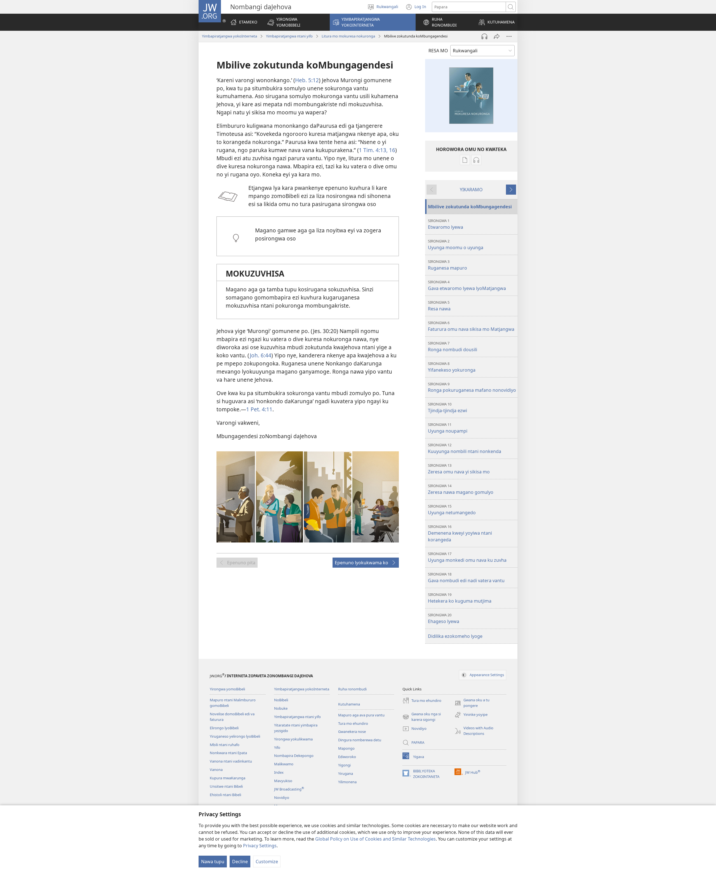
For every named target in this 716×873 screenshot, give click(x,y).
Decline (240, 861)
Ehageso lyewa (443, 618)
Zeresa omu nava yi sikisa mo (459, 469)
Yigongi (344, 765)
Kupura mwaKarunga (227, 777)
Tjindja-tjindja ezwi (447, 408)
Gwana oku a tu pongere (471, 703)
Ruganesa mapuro (447, 265)
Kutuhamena (349, 704)
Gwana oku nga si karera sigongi (421, 717)
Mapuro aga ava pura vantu (361, 715)
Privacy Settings (260, 846)
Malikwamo (283, 763)
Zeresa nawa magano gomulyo (460, 489)
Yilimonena (347, 781)
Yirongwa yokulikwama (293, 739)
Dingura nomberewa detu (359, 739)
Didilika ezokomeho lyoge (455, 636)
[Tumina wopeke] (497, 36)
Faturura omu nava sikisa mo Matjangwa (471, 326)
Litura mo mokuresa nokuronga (348, 36)
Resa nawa (439, 306)
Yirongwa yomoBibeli (227, 689)
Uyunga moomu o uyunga (455, 245)
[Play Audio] (484, 36)
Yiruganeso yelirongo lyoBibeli (235, 736)
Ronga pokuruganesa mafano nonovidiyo (472, 387)
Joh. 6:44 (260, 355)
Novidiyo (281, 797)
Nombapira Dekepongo (294, 755)
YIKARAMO (471, 190)
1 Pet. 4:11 (259, 409)
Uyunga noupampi (447, 428)
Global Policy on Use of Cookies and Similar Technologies (375, 839)
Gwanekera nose (352, 731)
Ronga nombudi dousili (452, 347)
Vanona (216, 769)
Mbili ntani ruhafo (224, 744)
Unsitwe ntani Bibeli (226, 786)
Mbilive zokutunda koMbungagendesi (470, 207)
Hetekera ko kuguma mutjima (459, 598)
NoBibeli (281, 699)
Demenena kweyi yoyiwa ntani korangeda (460, 533)
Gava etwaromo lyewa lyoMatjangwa (467, 285)
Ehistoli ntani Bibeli (225, 794)
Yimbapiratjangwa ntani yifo (289, 36)
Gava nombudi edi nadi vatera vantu (466, 578)
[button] (295, 22)
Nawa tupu (212, 861)
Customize (267, 861)
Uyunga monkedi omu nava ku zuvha (467, 557)
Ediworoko (347, 756)
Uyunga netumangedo (452, 510)
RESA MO (438, 51)
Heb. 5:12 (307, 80)
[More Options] (509, 36)
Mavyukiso (283, 780)
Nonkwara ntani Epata (228, 752)
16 (391, 150)
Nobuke (281, 708)
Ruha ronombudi (352, 689)
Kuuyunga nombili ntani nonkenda (464, 448)
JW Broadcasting (289, 789)
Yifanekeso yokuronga (451, 367)
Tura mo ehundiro (353, 723)
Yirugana (345, 773)
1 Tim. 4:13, (373, 150)
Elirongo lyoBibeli (224, 727)
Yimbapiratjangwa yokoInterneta (229, 36)
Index (279, 772)
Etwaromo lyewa (445, 224)
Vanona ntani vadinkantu (231, 761)
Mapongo (346, 748)
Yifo (277, 747)
